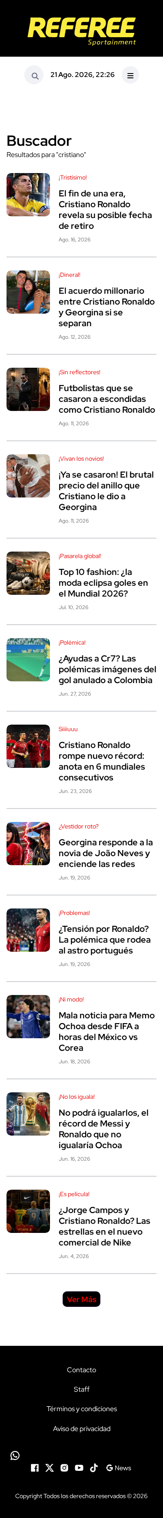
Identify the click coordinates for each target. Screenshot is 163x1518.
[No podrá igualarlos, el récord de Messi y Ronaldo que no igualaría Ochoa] (28, 1114)
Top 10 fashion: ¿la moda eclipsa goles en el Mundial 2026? (103, 582)
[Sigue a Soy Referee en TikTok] (94, 1467)
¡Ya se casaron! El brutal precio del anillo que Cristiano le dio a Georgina (106, 491)
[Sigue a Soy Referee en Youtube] (79, 1467)
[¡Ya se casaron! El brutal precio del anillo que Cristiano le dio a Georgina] (28, 475)
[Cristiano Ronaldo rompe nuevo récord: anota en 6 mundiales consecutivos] (28, 746)
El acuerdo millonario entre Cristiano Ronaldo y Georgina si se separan (107, 307)
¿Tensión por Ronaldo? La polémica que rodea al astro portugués (105, 939)
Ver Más (81, 1299)
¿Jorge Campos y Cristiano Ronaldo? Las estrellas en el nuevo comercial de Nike (104, 1226)
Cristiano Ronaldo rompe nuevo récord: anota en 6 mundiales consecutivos (102, 761)
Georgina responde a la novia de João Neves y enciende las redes (106, 853)
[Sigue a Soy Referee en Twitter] (49, 1467)
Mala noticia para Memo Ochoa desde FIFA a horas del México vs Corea (107, 1031)
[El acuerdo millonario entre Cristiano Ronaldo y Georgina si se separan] (28, 292)
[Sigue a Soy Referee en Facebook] (34, 1467)
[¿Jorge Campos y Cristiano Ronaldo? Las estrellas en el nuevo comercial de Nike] (28, 1211)
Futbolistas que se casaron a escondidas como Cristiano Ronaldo (107, 398)
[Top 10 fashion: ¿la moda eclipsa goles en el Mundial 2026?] (28, 573)
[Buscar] (33, 74)
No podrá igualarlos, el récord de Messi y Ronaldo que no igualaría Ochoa (104, 1129)
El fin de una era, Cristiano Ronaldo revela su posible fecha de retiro (105, 209)
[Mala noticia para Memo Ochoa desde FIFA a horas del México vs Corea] (28, 1016)
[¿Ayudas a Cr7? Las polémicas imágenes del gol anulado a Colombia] (28, 659)
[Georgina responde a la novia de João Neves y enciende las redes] (28, 843)
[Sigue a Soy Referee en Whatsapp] (81, 1455)
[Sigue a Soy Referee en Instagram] (64, 1467)
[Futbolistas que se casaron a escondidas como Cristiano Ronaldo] (28, 389)
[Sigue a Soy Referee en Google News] (118, 1467)
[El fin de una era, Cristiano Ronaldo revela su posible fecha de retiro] (28, 194)
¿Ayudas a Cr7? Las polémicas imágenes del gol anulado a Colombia (107, 669)
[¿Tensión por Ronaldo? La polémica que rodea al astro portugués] (28, 930)
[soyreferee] (81, 31)
